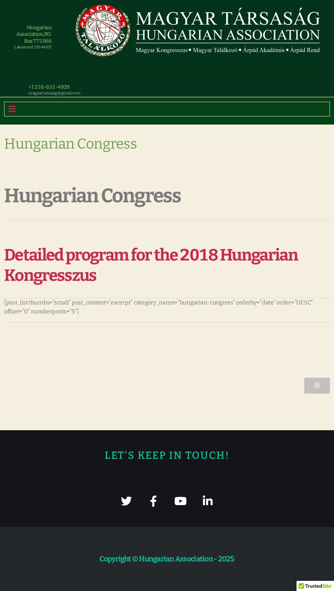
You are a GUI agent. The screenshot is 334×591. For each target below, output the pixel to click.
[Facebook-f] (153, 500)
